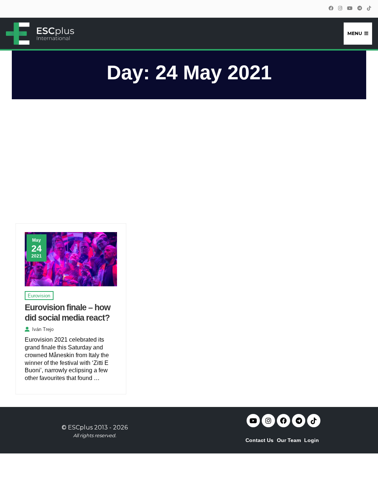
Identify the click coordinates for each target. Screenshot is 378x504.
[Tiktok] (313, 420)
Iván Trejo (43, 329)
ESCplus (80, 427)
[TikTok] (368, 8)
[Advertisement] (189, 164)
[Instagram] (340, 8)
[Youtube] (253, 420)
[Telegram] (359, 8)
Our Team (289, 440)
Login (311, 440)
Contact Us (259, 440)
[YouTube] (349, 8)
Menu (354, 33)
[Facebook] (331, 8)
